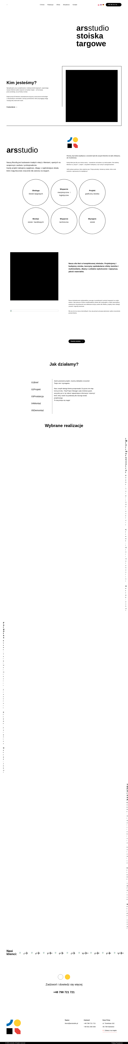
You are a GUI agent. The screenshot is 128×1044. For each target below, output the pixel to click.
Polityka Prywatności (117, 1043)
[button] (125, 526)
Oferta (58, 4)
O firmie (42, 4)
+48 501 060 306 (90, 1027)
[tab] (41, 382)
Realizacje (50, 4)
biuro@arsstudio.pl (71, 1023)
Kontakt (75, 4)
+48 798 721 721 (64, 992)
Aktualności (66, 4)
